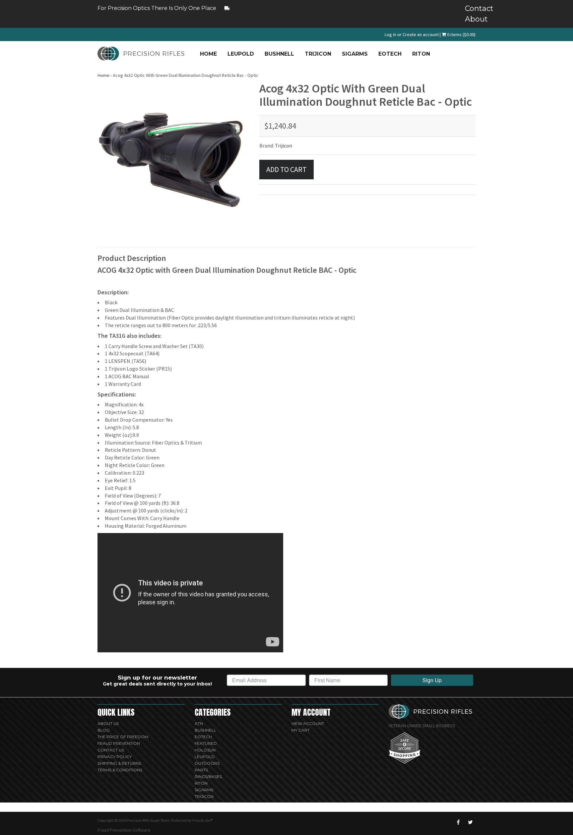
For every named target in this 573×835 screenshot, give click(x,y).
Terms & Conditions (119, 769)
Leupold (240, 54)
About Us (108, 723)
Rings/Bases (208, 776)
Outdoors (207, 763)
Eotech (390, 54)
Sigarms (355, 54)
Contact (470, 8)
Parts (201, 769)
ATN (199, 723)
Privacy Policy (114, 756)
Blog (103, 730)
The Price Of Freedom (122, 736)
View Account (307, 723)
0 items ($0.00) (461, 34)
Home (208, 54)
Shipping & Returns (119, 763)
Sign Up (432, 680)
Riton (421, 54)
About (470, 19)
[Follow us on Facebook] (458, 822)
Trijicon (318, 54)
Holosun (205, 749)
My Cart (300, 730)
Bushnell (279, 54)
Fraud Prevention (118, 743)
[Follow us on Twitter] (470, 822)
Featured (206, 743)
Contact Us (110, 749)
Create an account (421, 34)
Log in (390, 34)
